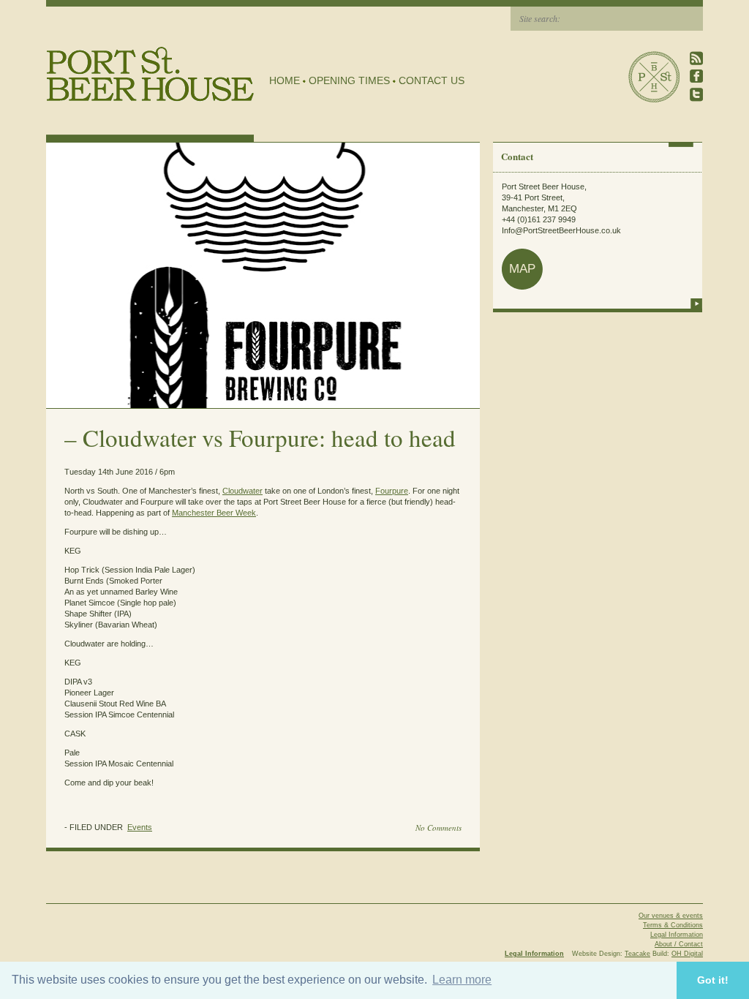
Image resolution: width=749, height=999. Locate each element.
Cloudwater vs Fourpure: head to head (269, 437)
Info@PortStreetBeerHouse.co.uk (561, 230)
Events (139, 827)
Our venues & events (671, 915)
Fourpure (391, 490)
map (522, 269)
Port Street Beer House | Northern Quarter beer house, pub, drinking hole (150, 74)
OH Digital (687, 953)
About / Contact (679, 944)
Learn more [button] (462, 979)
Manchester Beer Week (214, 512)
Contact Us (431, 80)
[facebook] (696, 76)
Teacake (637, 953)
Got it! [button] (713, 980)
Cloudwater (242, 490)
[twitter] (696, 95)
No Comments (438, 827)
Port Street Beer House (654, 76)
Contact (517, 156)
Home (284, 80)
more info (696, 303)
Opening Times (349, 80)
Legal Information (676, 934)
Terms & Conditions (673, 925)
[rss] (696, 58)
